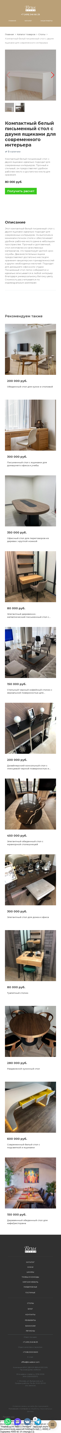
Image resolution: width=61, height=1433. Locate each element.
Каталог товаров (26, 34)
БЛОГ (30, 1309)
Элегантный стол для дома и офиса (28, 917)
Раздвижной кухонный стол (23, 1068)
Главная (9, 34)
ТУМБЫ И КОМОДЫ (30, 1277)
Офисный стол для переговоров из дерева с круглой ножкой (28, 540)
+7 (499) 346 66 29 (30, 14)
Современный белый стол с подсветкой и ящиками (23, 1146)
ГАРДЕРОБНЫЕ (30, 1287)
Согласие (24, 1409)
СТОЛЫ (30, 1303)
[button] (53, 75)
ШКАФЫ (30, 1272)
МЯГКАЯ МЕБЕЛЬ (30, 1282)
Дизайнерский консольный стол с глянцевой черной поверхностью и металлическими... (28, 767)
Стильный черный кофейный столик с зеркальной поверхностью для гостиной (29, 691)
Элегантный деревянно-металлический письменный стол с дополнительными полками (28, 615)
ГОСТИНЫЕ (30, 1292)
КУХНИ (30, 1267)
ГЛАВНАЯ (12, 21)
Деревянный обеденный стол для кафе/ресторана (27, 1222)
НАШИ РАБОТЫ (46, 21)
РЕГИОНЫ (30, 1331)
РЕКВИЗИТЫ (30, 1320)
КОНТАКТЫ (30, 1314)
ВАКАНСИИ (30, 1326)
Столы (42, 34)
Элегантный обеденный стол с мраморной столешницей (25, 843)
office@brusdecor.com (30, 1362)
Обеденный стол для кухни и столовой (30, 386)
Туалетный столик (17, 993)
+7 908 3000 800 (30, 1352)
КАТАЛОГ (28, 21)
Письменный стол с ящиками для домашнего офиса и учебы (27, 464)
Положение (13, 1409)
